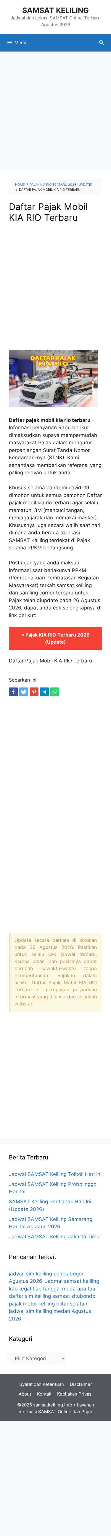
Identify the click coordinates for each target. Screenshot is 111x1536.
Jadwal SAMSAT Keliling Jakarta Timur (55, 1237)
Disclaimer (81, 1384)
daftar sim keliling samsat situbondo (52, 1296)
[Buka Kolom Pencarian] (101, 43)
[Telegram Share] (44, 691)
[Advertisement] (55, 112)
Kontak (44, 1394)
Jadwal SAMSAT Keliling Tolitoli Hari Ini (55, 1174)
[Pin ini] (34, 691)
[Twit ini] (23, 691)
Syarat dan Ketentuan (41, 1384)
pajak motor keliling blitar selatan (48, 1304)
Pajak (87, 1411)
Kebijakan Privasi (75, 1394)
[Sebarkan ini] (13, 691)
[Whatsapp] (54, 691)
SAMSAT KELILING (55, 10)
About (25, 1394)
